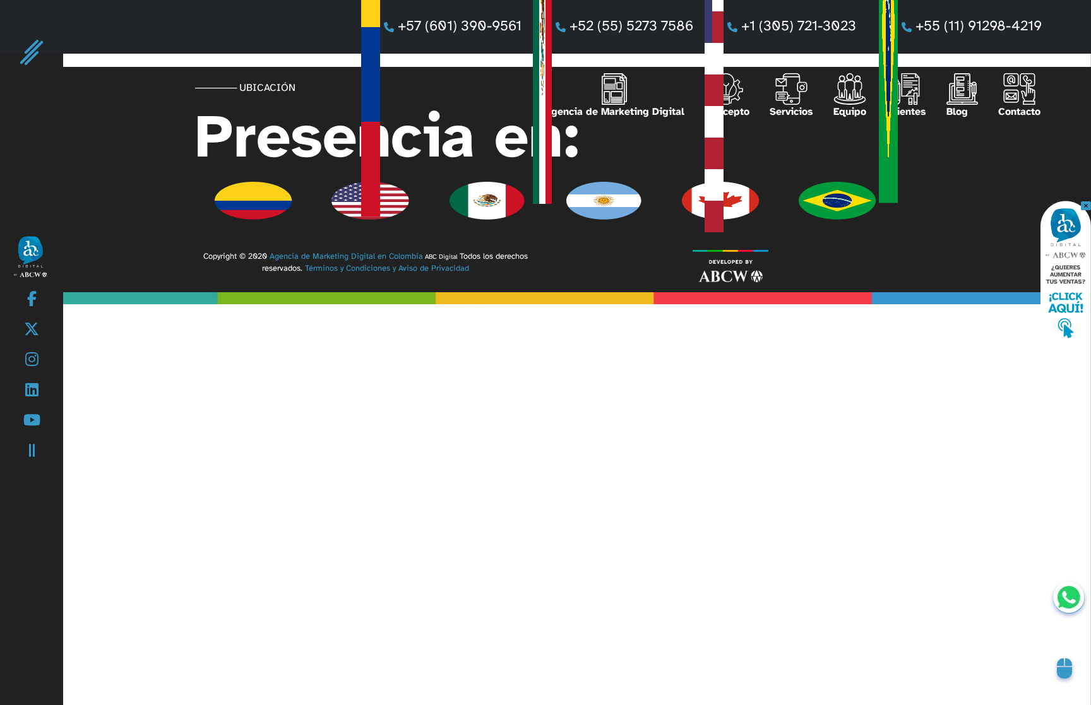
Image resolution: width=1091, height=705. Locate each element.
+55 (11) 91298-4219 (979, 26)
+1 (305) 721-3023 (804, 26)
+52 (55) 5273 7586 (631, 26)
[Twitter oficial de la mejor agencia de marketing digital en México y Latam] (31, 330)
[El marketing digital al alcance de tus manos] (31, 256)
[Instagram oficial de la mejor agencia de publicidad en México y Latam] (32, 361)
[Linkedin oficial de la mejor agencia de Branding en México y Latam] (32, 391)
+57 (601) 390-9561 (459, 26)
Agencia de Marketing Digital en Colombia (346, 256)
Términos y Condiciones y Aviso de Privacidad (387, 268)
